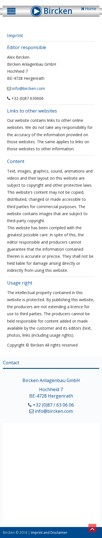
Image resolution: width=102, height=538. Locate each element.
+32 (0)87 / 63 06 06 (53, 405)
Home (90, 8)
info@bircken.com (28, 88)
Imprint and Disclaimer (49, 532)
